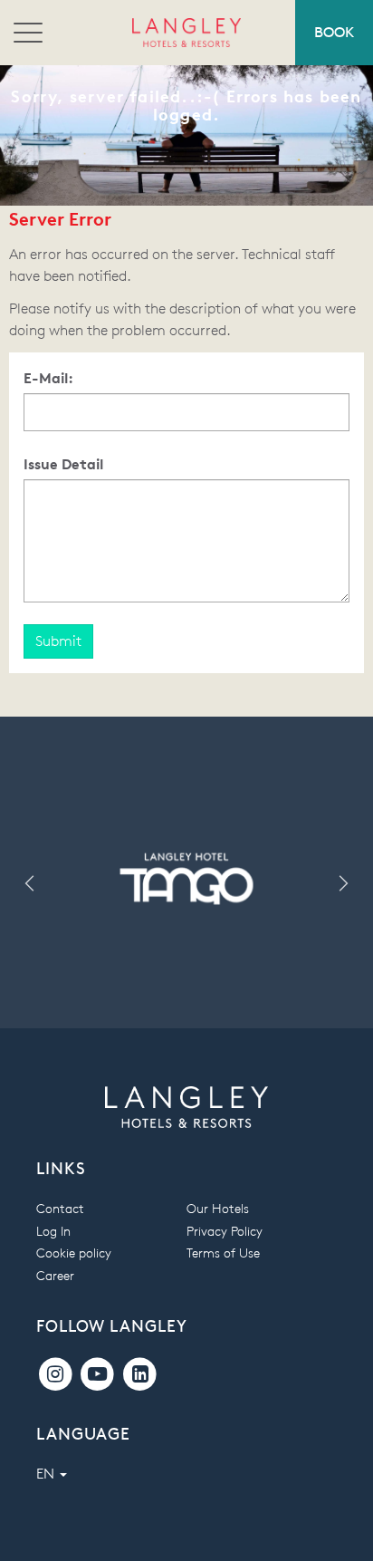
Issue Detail (63, 464)
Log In (53, 1230)
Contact (60, 1208)
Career (55, 1275)
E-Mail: (48, 378)
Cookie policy (73, 1252)
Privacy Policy (224, 1230)
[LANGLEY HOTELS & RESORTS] (186, 32)
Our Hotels (217, 1208)
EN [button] (47, 1473)
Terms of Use (223, 1252)
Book (334, 32)
